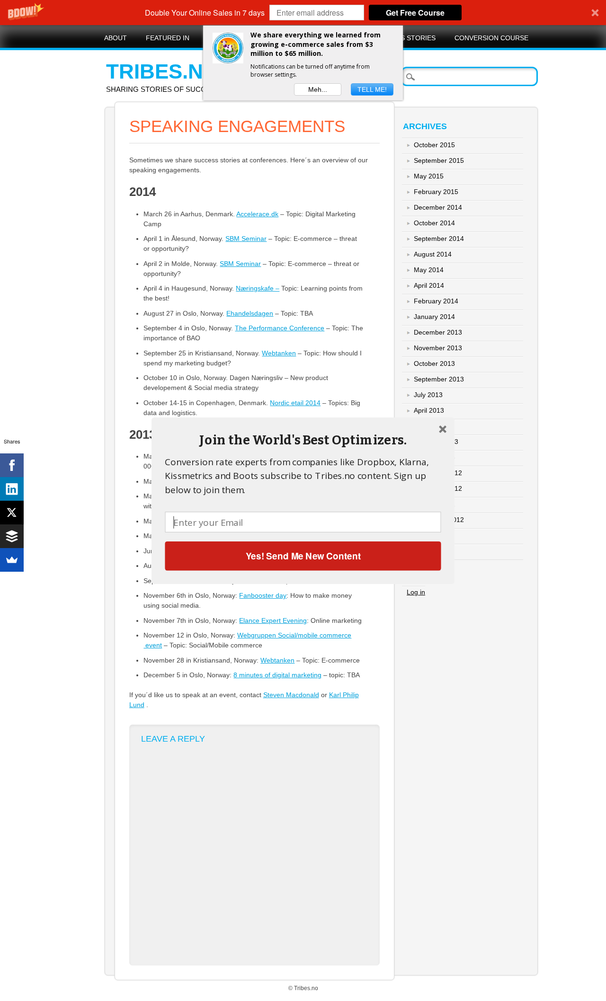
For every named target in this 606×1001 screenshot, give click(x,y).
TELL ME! (372, 89)
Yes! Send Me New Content (303, 555)
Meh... (317, 89)
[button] (303, 440)
